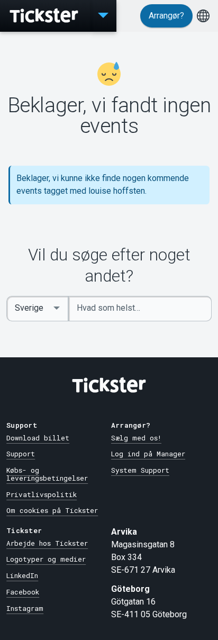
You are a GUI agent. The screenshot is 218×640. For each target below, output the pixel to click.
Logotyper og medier (46, 559)
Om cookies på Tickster (52, 510)
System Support (140, 470)
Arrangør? (166, 16)
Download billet (37, 438)
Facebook (22, 592)
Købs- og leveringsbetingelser (47, 474)
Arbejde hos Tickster (47, 543)
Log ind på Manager (148, 453)
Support (20, 453)
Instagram (24, 608)
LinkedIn (22, 575)
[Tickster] (45, 16)
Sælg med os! (136, 438)
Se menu (103, 16)
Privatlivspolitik (41, 494)
